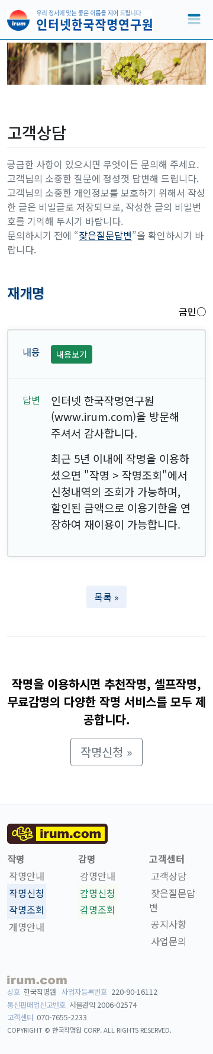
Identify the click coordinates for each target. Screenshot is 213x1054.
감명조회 (97, 910)
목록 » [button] (106, 597)
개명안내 (26, 927)
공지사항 (168, 924)
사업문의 (168, 941)
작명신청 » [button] (106, 751)
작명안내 (26, 876)
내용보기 (71, 354)
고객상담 (168, 876)
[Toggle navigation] (194, 19)
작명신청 (26, 893)
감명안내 (97, 876)
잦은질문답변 (105, 235)
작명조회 (26, 910)
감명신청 (97, 893)
